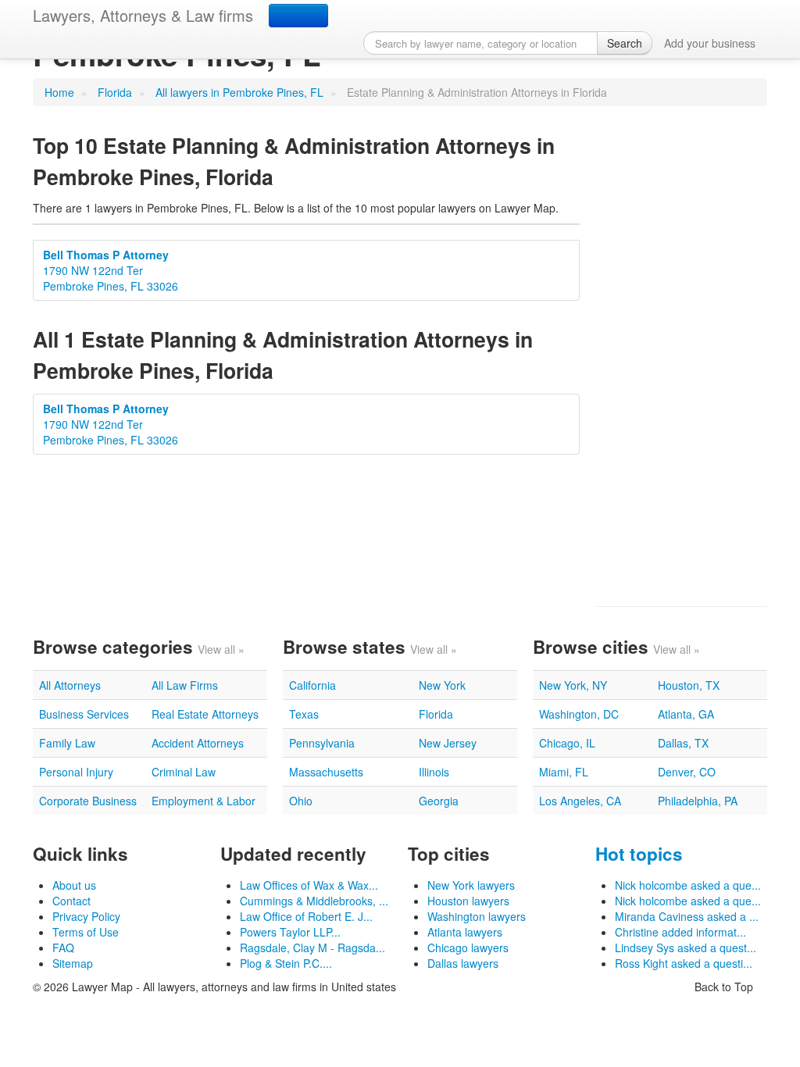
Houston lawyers (468, 900)
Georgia (439, 800)
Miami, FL (563, 772)
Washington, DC (579, 714)
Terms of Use (85, 932)
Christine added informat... (680, 932)
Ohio (300, 800)
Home (59, 92)
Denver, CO (687, 772)
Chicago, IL (567, 743)
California (312, 685)
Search (624, 43)
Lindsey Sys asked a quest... (685, 947)
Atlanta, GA (686, 714)
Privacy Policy (86, 916)
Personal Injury (76, 772)
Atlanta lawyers (464, 932)
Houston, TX (689, 685)
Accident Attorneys (198, 743)
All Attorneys (70, 685)
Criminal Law (184, 772)
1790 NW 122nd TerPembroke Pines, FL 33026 (110, 270)
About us (74, 885)
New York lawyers (471, 885)
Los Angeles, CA (580, 800)
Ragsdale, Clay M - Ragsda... (312, 947)
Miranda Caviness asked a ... (687, 916)
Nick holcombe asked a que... (688, 885)
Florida (115, 92)
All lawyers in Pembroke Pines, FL (239, 92)
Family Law (67, 743)
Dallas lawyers (462, 963)
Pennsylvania (322, 743)
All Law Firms (185, 685)
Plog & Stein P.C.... (286, 963)
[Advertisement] (681, 356)
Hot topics (639, 853)
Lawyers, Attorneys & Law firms (143, 15)
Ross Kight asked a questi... (683, 963)
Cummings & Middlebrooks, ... (314, 900)
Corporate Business (88, 800)
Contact (71, 900)
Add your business (709, 43)
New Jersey (448, 743)
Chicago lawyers (468, 947)
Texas (304, 714)
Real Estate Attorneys (205, 714)
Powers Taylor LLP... (290, 932)
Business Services (84, 714)
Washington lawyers (476, 916)
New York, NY (573, 685)
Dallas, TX (683, 743)
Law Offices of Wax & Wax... (309, 885)
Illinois (434, 772)
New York (442, 685)
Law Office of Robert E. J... (306, 916)
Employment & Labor (203, 800)
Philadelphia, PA (698, 800)
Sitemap (72, 963)
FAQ (63, 947)
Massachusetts (326, 772)
